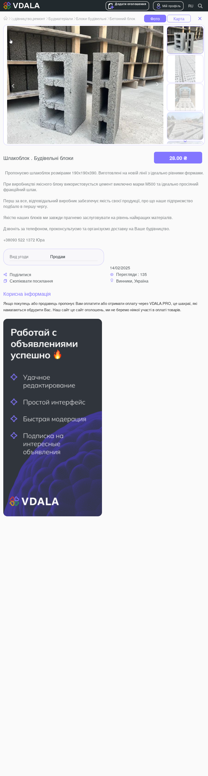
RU (190, 5)
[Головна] (6, 18)
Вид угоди (19, 256)
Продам (57, 256)
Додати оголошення (130, 4)
